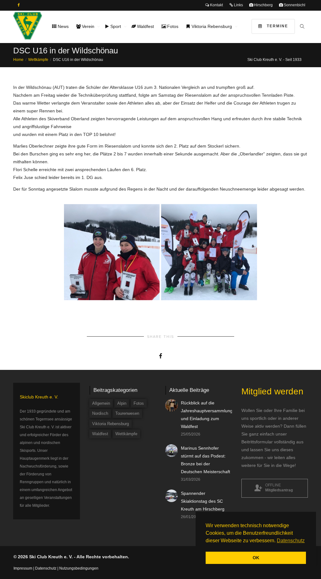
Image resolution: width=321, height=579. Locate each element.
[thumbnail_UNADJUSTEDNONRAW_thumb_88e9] (112, 252)
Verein (88, 26)
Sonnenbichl (294, 5)
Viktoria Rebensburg (211, 26)
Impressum (22, 568)
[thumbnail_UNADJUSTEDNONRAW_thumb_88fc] (209, 252)
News (62, 26)
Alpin (121, 403)
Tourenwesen (127, 413)
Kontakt (216, 5)
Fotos (172, 26)
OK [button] (256, 557)
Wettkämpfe (126, 433)
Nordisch (100, 413)
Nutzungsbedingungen (78, 568)
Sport (115, 26)
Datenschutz (45, 568)
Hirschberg (263, 5)
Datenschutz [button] (291, 540)
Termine (276, 26)
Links (238, 5)
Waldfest (145, 26)
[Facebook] (18, 5)
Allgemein (101, 403)
